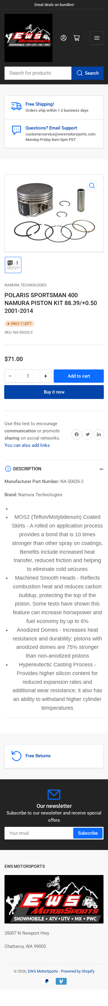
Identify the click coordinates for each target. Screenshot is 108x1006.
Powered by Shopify (77, 971)
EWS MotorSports (43, 971)
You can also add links (27, 445)
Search (92, 73)
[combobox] (54, 73)
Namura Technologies (25, 285)
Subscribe (88, 833)
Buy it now (54, 392)
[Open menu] (97, 38)
